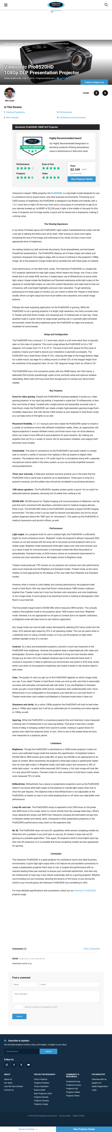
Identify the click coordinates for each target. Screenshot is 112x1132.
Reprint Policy (78, 1116)
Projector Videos (73, 1092)
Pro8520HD (56, 193)
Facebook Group (73, 1081)
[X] (21, 1065)
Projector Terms (72, 1096)
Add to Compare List (94, 82)
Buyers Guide (39, 1090)
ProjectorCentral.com (45, 78)
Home (6, 44)
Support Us (96, 1083)
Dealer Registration (100, 1086)
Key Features (12, 117)
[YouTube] (28, 1065)
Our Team (8, 1083)
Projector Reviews (16, 44)
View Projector (81, 179)
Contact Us (9, 1090)
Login (94, 1090)
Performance (65, 112)
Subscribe (64, 78)
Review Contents (27, 1129)
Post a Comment (92, 948)
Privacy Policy (65, 1116)
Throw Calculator (41, 1086)
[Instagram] (7, 1065)
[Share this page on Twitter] (105, 95)
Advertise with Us (99, 1079)
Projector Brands (41, 1097)
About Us (8, 1079)
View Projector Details (84, 1129)
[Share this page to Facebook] (96, 95)
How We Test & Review (13, 1086)
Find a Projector (40, 1079)
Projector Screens (41, 1100)
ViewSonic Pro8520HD (85, 890)
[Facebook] (14, 1065)
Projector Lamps (41, 1104)
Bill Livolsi (17, 78)
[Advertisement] (62, 919)
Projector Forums (73, 1085)
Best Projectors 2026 (43, 1093)
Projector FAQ (72, 1088)
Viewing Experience (15, 112)
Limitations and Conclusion (72, 117)
